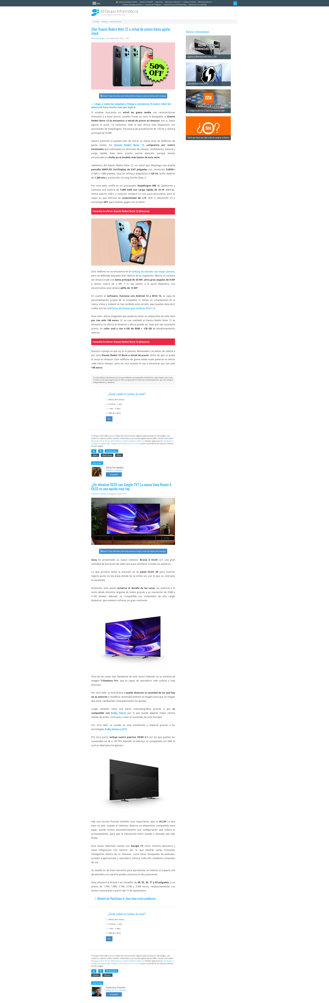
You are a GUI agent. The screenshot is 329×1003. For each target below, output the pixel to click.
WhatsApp (105, 443)
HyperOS (159, 2)
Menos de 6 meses (116, 399)
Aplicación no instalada (198, 4)
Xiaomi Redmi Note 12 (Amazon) (131, 211)
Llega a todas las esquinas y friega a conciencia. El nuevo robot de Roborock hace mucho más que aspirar (131, 105)
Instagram (95, 443)
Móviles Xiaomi (107, 455)
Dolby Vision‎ (118, 712)
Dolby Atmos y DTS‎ (116, 729)
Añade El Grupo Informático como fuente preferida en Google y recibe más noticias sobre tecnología (134, 96)
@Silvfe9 (109, 470)
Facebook (167, 441)
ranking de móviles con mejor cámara (153, 271)
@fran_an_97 (111, 990)
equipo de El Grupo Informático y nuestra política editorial (118, 441)
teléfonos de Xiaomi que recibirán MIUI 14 (131, 308)
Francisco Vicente (98, 493)
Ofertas (119, 455)
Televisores (107, 975)
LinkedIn (118, 470)
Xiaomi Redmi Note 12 (129, 145)
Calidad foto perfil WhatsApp (175, 4)
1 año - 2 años (114, 408)
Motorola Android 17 (173, 2)
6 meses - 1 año (115, 404)
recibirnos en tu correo (131, 443)
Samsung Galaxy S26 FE (127, 2)
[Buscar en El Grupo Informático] (235, 3)
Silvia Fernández (98, 38)
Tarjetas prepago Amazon (132, 4)
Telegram (115, 443)
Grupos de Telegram (153, 4)
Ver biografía (114, 474)
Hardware (96, 975)
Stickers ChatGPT (146, 2)
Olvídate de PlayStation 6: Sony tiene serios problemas (126, 898)
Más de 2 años (114, 413)
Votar (109, 418)
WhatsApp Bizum (204, 2)
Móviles (95, 455)
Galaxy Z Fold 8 (189, 2)
